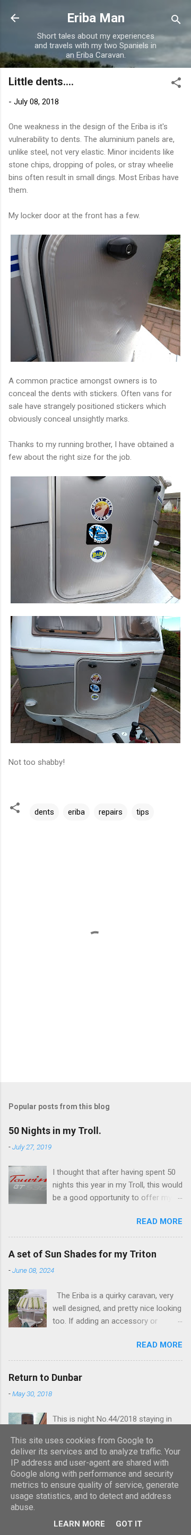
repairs (111, 812)
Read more (159, 1221)
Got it (129, 1524)
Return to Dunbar (45, 1377)
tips (142, 812)
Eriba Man (96, 18)
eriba (76, 812)
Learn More (79, 1524)
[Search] (176, 21)
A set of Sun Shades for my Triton (82, 1254)
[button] (176, 84)
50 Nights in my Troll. (54, 1130)
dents (44, 812)
